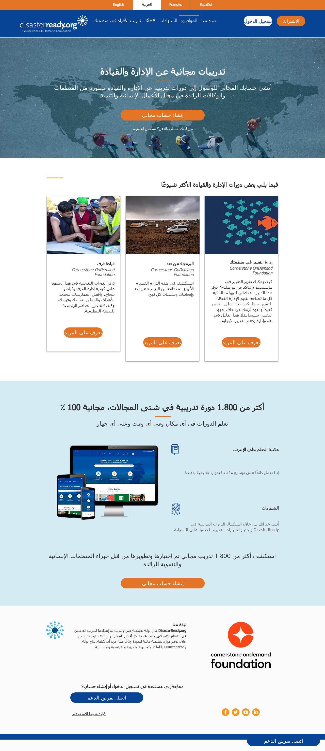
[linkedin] (256, 712)
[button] (83, 332)
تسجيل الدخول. (144, 129)
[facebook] (225, 712)
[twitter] (235, 712)
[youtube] (246, 712)
